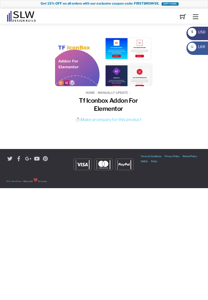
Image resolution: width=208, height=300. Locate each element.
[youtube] (36, 158)
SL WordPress (15, 181)
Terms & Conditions (151, 156)
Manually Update (113, 93)
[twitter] (9, 158)
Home (90, 93)
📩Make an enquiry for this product (108, 119)
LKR (197, 46)
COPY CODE (167, 3)
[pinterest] (45, 158)
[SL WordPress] (21, 15)
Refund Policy (190, 156)
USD (197, 32)
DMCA (144, 161)
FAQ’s (154, 161)
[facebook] (18, 158)
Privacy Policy (172, 156)
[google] (27, 158)
